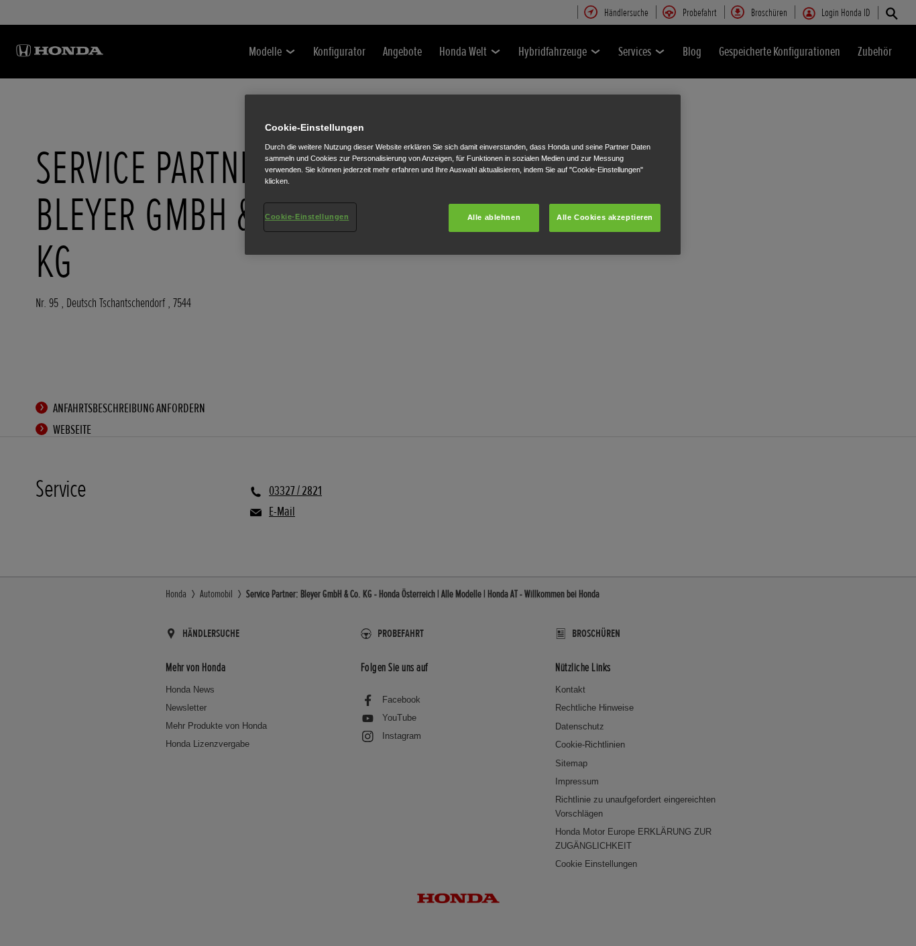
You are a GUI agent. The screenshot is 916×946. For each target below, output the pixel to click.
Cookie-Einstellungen (307, 217)
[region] (463, 175)
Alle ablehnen (493, 217)
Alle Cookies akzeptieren (605, 217)
